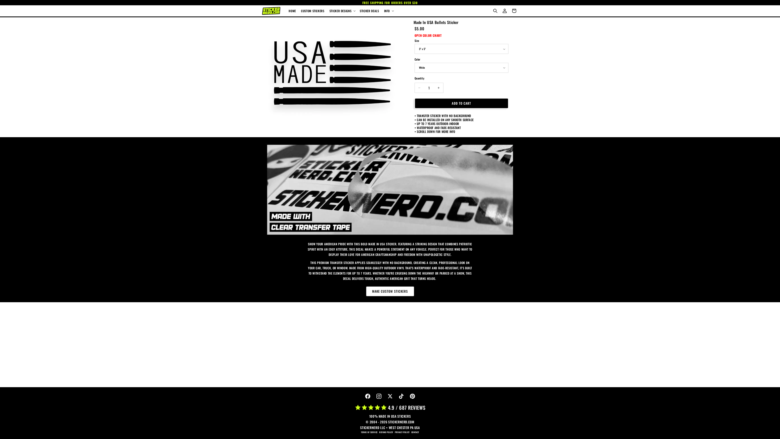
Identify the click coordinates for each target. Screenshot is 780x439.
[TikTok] (401, 396)
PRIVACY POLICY (402, 432)
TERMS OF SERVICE (369, 432)
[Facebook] (368, 396)
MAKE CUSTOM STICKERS (390, 291)
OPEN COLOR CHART (428, 35)
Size (417, 41)
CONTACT (415, 432)
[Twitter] (390, 396)
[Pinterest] (412, 396)
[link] (390, 190)
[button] (342, 11)
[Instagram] (379, 396)
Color (417, 59)
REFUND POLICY (386, 432)
